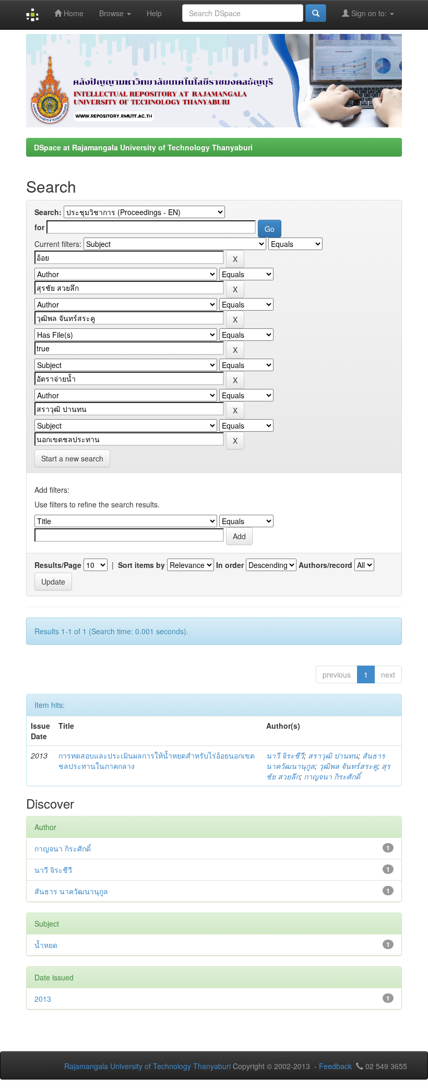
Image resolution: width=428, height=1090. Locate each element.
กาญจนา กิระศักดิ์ (332, 776)
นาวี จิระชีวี (285, 755)
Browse (112, 13)
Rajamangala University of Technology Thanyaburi (147, 1066)
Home (73, 13)
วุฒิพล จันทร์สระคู (348, 766)
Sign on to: (369, 13)
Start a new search (72, 458)
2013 (42, 998)
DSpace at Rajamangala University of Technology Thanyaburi (143, 147)
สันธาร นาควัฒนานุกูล (71, 891)
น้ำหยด (45, 945)
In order (230, 565)
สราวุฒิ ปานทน (333, 755)
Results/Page (57, 565)
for (39, 227)
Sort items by (141, 565)
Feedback (335, 1066)
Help (154, 13)
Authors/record (325, 565)
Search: (48, 212)
